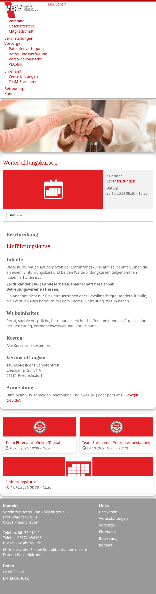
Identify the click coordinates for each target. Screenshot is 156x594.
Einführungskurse (21, 481)
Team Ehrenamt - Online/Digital (33, 442)
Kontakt (105, 545)
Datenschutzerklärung (22, 554)
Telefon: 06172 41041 (21, 532)
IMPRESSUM (14, 571)
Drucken (17, 215)
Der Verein (108, 511)
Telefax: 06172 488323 (22, 537)
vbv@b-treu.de (28, 542)
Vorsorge (107, 525)
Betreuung (108, 538)
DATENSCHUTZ (16, 578)
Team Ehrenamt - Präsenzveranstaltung (116, 442)
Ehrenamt (107, 531)
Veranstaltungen (120, 181)
